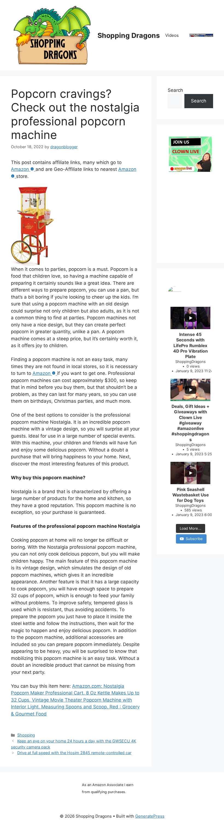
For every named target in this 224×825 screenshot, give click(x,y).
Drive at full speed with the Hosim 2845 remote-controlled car (74, 752)
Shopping (26, 735)
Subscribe (194, 538)
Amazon (20, 169)
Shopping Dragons (129, 35)
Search (175, 90)
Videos (172, 35)
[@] (190, 293)
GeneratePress (149, 816)
